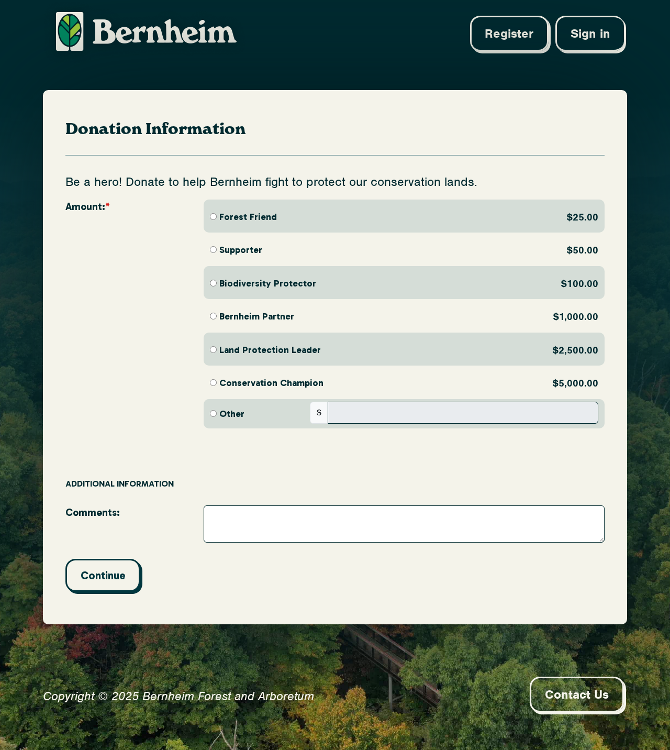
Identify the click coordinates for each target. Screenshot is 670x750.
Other (231, 414)
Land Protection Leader (270, 350)
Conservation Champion (271, 383)
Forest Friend (248, 217)
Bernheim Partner (256, 316)
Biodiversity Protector (267, 283)
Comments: (92, 512)
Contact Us (577, 694)
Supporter (240, 250)
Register (509, 33)
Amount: (85, 207)
